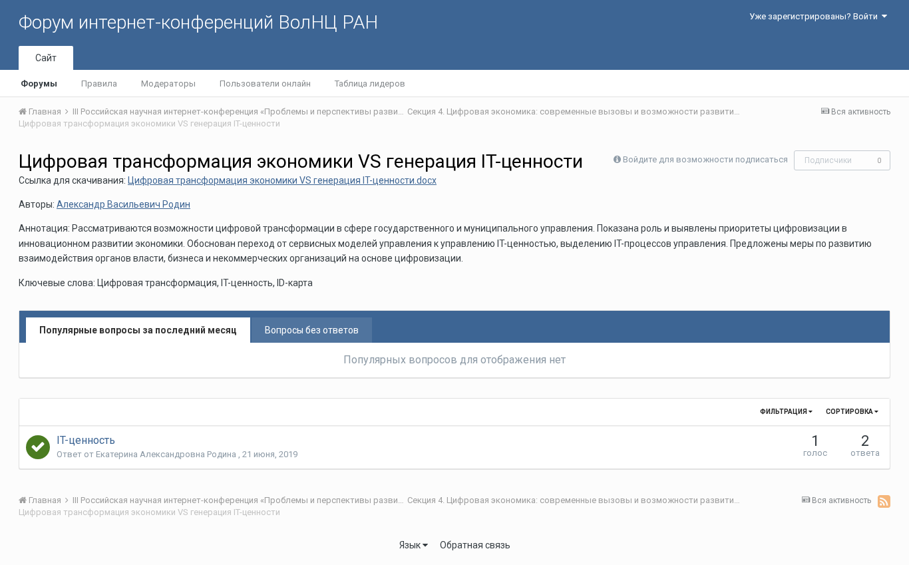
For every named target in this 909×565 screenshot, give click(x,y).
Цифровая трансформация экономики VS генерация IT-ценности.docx (282, 180)
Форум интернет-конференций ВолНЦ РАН (198, 22)
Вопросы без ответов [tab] (312, 330)
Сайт (46, 58)
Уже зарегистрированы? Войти (815, 16)
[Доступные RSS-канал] (884, 501)
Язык (411, 545)
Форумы (39, 84)
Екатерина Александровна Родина (167, 454)
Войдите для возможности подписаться (705, 159)
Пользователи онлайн (265, 84)
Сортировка (850, 411)
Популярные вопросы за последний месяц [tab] (138, 330)
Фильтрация (784, 411)
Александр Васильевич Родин (123, 204)
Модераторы (168, 84)
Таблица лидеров (370, 84)
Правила (99, 84)
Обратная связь (475, 545)
